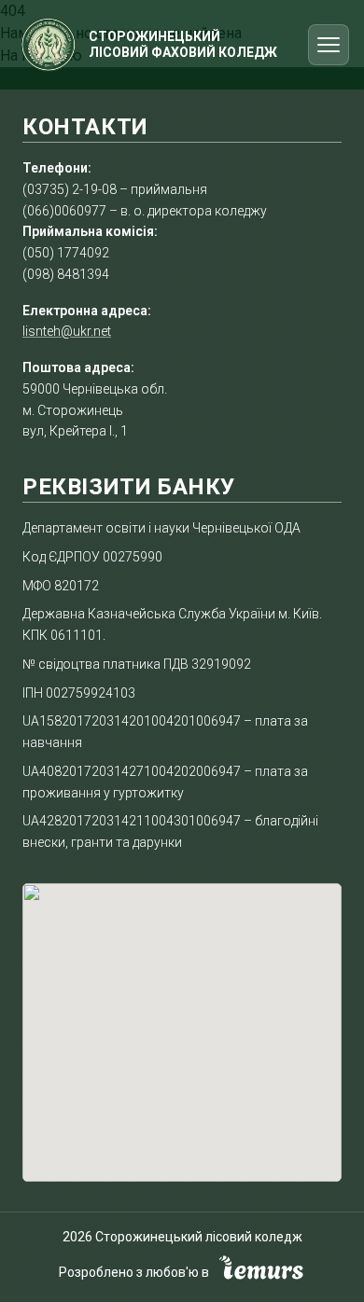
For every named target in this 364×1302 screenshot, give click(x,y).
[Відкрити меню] (328, 44)
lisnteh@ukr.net (66, 331)
